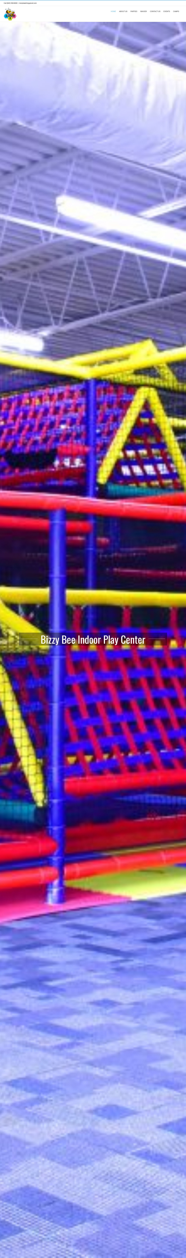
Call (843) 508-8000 (10, 3)
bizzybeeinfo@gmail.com (28, 3)
